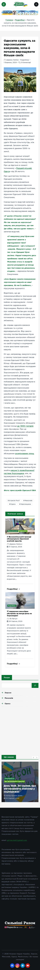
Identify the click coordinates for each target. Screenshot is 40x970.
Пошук (7, 677)
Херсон (8, 693)
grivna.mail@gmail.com (17, 840)
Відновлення (12, 531)
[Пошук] (35, 685)
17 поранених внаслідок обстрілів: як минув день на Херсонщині (19, 613)
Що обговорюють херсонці (14, 781)
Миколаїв (28, 500)
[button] (33, 757)
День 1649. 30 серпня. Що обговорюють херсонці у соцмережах (20, 788)
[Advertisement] (20, 730)
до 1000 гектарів (25, 426)
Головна (9, 20)
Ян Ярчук (13, 618)
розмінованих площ (24, 454)
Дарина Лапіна (12, 60)
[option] (20, 782)
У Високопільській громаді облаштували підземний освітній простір (19, 539)
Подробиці (20, 20)
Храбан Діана (16, 795)
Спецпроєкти (9, 778)
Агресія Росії (14, 500)
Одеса (12, 504)
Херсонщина (26, 504)
